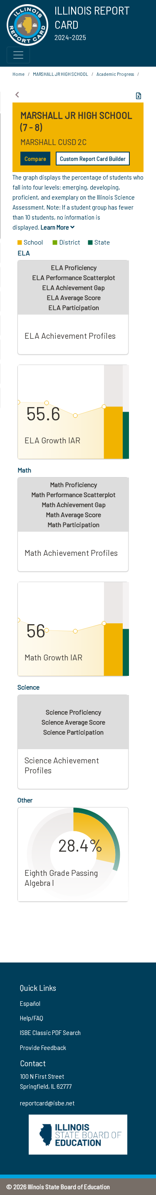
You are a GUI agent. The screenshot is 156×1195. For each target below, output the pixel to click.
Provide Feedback (43, 1047)
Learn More (55, 227)
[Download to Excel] (139, 95)
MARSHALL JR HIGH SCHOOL (60, 74)
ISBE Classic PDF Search (50, 1032)
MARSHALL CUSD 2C (53, 142)
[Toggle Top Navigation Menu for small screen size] (18, 55)
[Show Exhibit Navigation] (17, 94)
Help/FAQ (31, 1018)
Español (30, 1003)
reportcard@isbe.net (47, 1103)
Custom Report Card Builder (93, 158)
